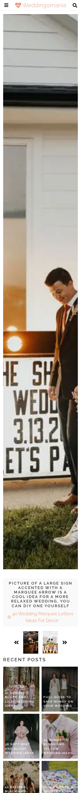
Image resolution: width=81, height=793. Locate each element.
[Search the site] (75, 6)
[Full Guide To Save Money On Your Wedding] (60, 689)
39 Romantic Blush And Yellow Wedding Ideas (58, 746)
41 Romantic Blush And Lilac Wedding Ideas (19, 699)
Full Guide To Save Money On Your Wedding (58, 701)
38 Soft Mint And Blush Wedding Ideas (19, 749)
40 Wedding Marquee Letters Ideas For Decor (42, 617)
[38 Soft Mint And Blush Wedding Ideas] (21, 736)
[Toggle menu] (6, 5)
